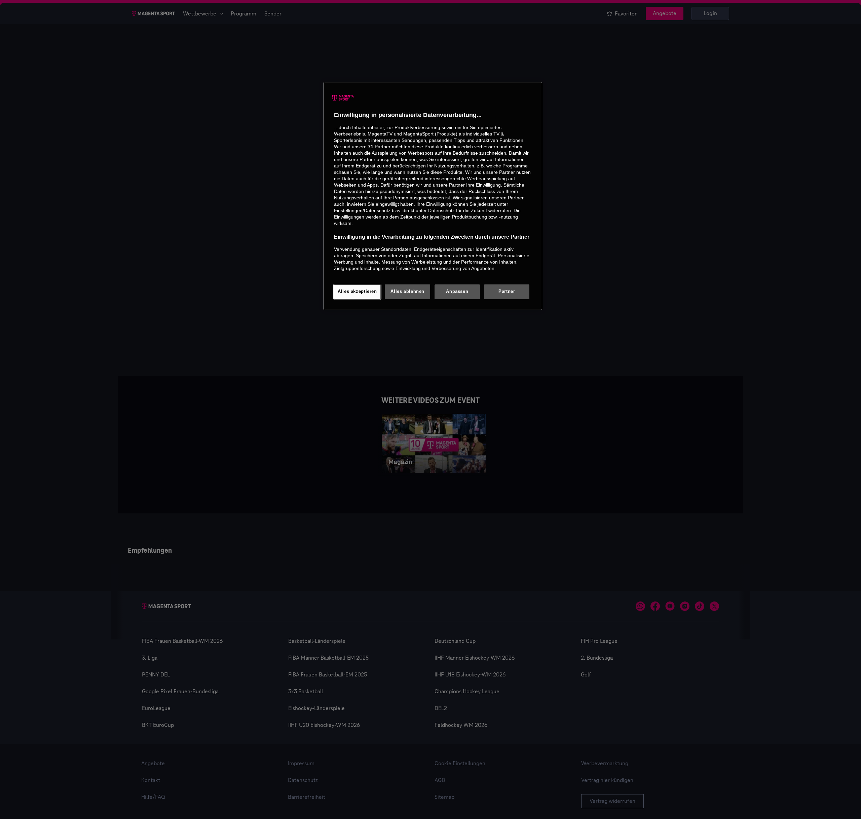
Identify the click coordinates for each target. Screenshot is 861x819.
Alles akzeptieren (357, 291)
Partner (506, 291)
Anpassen (457, 291)
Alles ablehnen (407, 291)
